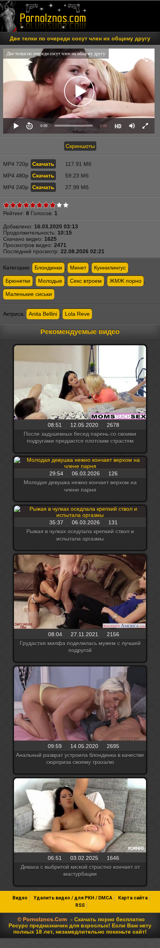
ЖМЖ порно (125, 281)
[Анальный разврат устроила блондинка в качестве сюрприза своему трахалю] (80, 704)
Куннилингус (110, 267)
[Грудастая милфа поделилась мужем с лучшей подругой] (80, 592)
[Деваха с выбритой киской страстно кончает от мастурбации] (80, 816)
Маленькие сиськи (28, 294)
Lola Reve (77, 314)
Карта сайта (133, 898)
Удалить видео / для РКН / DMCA (72, 898)
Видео (20, 898)
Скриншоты (80, 146)
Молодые (50, 281)
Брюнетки (17, 281)
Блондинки (48, 267)
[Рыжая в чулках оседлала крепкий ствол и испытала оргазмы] (80, 512)
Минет (78, 267)
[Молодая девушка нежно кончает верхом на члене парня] (80, 463)
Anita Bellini (43, 314)
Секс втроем (86, 281)
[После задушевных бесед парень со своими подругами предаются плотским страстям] (80, 383)
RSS (80, 905)
